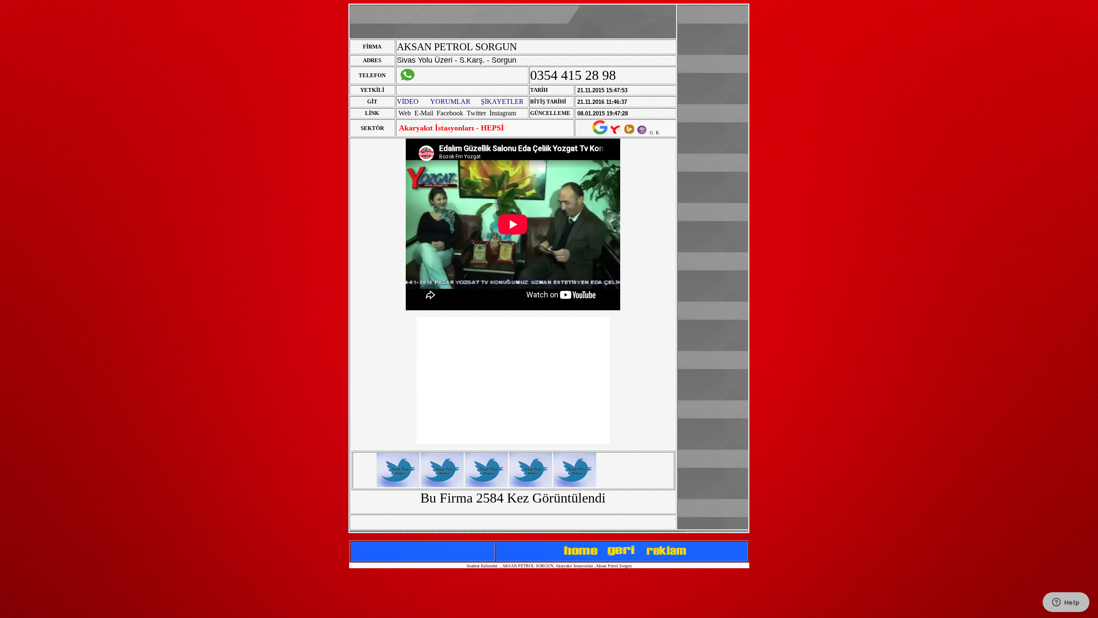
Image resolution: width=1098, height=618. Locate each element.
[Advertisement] (713, 134)
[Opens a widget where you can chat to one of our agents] (1065, 603)
